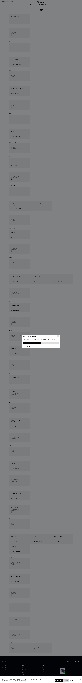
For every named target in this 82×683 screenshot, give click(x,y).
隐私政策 (24, 680)
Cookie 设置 (72, 680)
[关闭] (80, 680)
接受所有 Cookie (58, 680)
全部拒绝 (66, 680)
